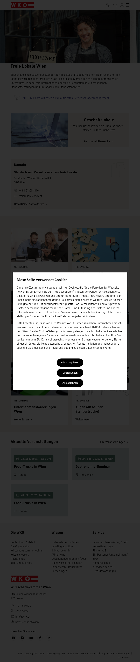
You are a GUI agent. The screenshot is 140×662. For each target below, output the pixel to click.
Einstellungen (70, 373)
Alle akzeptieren (70, 362)
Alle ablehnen (70, 383)
